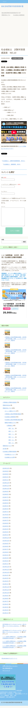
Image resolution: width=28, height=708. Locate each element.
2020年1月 (6, 480)
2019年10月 (6, 488)
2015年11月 (6, 537)
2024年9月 (6, 471)
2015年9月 (6, 543)
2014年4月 (6, 575)
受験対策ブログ (7, 445)
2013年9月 (6, 595)
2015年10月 (6, 540)
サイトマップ (6, 670)
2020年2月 (6, 477)
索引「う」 (12, 434)
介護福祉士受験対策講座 (9, 402)
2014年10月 (6, 572)
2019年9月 (6, 491)
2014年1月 (6, 584)
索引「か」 (12, 443)
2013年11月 (6, 590)
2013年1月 (6, 613)
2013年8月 (6, 598)
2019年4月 (6, 506)
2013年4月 (6, 604)
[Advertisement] (14, 32)
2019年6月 (6, 500)
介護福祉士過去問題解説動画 (13, 414)
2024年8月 (6, 474)
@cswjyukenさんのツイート (9, 658)
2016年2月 (6, 532)
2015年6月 (6, 552)
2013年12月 (6, 587)
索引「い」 (12, 431)
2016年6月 (6, 523)
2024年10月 (6, 468)
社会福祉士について (10, 454)
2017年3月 (6, 514)
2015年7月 (6, 549)
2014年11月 (6, 569)
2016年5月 (6, 526)
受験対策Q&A (6, 405)
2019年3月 (6, 509)
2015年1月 (6, 563)
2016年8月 (6, 517)
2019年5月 (6, 503)
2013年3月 (6, 607)
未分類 (4, 448)
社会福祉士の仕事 (10, 457)
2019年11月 (6, 485)
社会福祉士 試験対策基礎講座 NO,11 (13, 161)
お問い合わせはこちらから (10, 666)
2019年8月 (6, 494)
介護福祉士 (10, 425)
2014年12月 (6, 566)
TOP (11, 12)
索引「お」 (12, 440)
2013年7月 (6, 601)
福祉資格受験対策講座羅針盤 (12, 6)
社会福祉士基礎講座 (17, 58)
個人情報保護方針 (8, 668)
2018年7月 (6, 511)
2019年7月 (6, 497)
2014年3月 (6, 578)
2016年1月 (6, 535)
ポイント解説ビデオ (10, 411)
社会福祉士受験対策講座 (9, 451)
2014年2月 (6, 581)
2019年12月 (6, 482)
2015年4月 (6, 555)
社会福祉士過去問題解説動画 (13, 419)
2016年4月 (6, 529)
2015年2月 (6, 561)
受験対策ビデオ (7, 408)
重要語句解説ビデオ (10, 422)
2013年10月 (6, 592)
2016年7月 (6, 520)
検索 (3, 239)
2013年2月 (6, 610)
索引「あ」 (12, 428)
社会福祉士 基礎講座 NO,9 (11, 164)
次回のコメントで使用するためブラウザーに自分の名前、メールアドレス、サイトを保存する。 (13, 201)
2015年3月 (6, 558)
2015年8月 (6, 546)
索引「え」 (12, 437)
